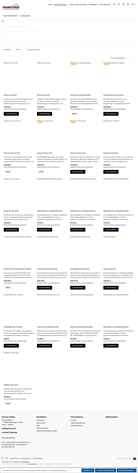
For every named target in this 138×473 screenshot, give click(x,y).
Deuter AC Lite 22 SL (110, 153)
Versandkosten (32, 464)
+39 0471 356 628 (9, 432)
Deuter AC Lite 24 (10, 95)
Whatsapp (25, 462)
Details (74, 114)
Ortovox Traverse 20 (44, 153)
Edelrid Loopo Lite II (11, 385)
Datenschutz (40, 423)
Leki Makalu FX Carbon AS (79, 269)
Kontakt (73, 420)
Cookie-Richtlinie (42, 428)
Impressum (40, 420)
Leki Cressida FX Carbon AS (47, 269)
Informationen (26, 458)
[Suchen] (114, 5)
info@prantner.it (9, 428)
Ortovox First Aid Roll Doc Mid (48, 327)
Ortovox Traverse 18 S (12, 153)
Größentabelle (111, 417)
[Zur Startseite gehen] (11, 6)
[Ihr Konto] (123, 5)
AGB (38, 425)
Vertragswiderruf (77, 425)
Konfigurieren (87, 470)
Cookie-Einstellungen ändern (46, 431)
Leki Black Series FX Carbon (113, 95)
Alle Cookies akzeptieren (127, 470)
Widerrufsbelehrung (78, 423)
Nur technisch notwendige (105, 470)
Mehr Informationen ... (60, 470)
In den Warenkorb (11, 114)
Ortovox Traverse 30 (77, 153)
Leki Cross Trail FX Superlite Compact (17, 269)
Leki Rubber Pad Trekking (13, 327)
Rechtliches (14, 458)
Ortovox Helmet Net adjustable (81, 327)
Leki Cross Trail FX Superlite (80, 95)
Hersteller (7, 49)
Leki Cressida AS (109, 269)
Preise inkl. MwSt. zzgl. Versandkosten (15, 109)
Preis (18, 49)
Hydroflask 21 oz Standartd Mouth (49, 211)
